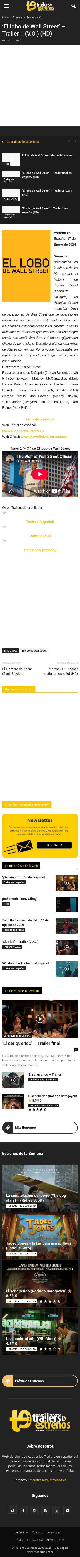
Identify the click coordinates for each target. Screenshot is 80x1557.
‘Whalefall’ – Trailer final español (25, 963)
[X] (56, 1510)
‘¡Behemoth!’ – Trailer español (23, 877)
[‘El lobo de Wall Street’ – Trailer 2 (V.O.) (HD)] (11, 195)
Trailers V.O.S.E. (12, 946)
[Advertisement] (40, 85)
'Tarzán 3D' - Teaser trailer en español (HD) (61, 671)
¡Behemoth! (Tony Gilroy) (20, 899)
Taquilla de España (14, 929)
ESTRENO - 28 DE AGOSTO (43, 1105)
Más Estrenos (25, 1127)
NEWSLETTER (55, 1540)
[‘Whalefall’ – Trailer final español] (67, 969)
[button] (74, 6)
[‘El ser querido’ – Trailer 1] (13, 1080)
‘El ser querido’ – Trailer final (31, 1043)
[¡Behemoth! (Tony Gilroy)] (67, 904)
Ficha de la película (40, 419)
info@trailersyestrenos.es (47, 1480)
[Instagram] (34, 1510)
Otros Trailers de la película (20, 141)
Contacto (37, 1532)
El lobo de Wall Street (34, 650)
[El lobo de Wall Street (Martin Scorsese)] (11, 159)
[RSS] (45, 1510)
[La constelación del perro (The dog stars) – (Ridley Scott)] (40, 1188)
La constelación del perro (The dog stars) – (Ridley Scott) (36, 1197)
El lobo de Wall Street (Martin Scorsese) (47, 155)
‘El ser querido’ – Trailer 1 (46, 1074)
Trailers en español (9, 180)
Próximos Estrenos (29, 1381)
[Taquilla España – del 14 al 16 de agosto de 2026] (67, 926)
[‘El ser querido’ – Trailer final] (40, 1019)
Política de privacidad (29, 1540)
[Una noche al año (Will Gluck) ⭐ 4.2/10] (40, 1331)
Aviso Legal (54, 1532)
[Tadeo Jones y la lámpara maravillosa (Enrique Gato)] (40, 1235)
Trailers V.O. (10, 199)
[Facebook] (23, 1510)
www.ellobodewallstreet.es (23, 431)
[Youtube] (67, 1510)
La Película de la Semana (22, 991)
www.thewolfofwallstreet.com (44, 437)
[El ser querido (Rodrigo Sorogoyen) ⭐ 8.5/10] (13, 1101)
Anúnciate (21, 1532)
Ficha (6, 163)
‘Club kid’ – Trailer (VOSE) (20, 942)
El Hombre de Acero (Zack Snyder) (17, 671)
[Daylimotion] (12, 1509)
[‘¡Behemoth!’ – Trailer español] (67, 883)
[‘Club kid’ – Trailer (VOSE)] (67, 947)
